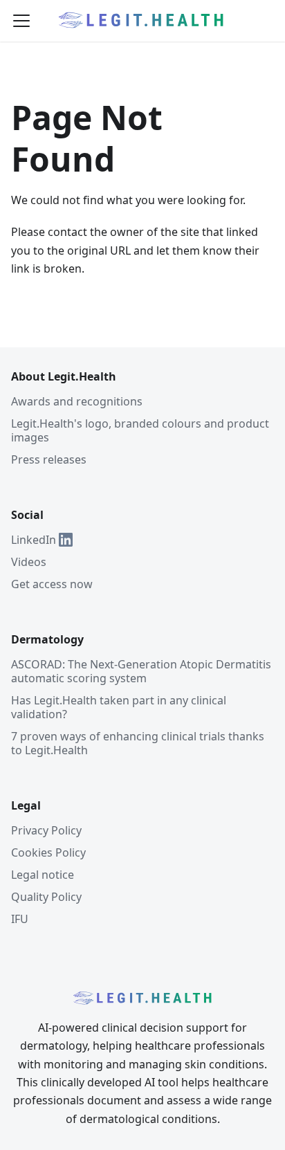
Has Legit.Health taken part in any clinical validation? (118, 707)
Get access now (52, 584)
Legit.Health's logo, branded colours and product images (140, 430)
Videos (28, 562)
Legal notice (42, 875)
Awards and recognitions (76, 401)
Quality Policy (46, 897)
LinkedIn (33, 540)
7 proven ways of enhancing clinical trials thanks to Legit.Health (137, 743)
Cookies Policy (48, 852)
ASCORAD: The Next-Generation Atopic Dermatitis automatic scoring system (141, 671)
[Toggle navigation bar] (21, 20)
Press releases (48, 459)
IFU (19, 919)
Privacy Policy (46, 830)
